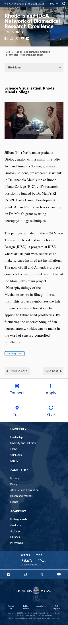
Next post (52, 371)
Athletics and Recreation (24, 490)
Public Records (26, 607)
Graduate (15, 525)
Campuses (16, 455)
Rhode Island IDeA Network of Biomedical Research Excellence (32, 21)
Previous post (18, 371)
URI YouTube (59, 574)
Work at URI (11, 607)
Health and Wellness (22, 496)
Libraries (15, 537)
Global (14, 449)
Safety (14, 461)
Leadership (16, 437)
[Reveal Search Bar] (64, 3)
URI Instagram (25, 574)
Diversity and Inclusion (23, 443)
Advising (15, 531)
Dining (14, 484)
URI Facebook (9, 574)
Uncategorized (14, 354)
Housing (15, 478)
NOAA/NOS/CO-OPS (33, 565)
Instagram (12, 38)
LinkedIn (28, 38)
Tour (17, 415)
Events (14, 502)
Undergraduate (19, 520)
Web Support (56, 607)
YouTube (22, 38)
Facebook (6, 38)
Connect (17, 393)
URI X (42, 574)
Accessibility (41, 606)
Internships (16, 543)
